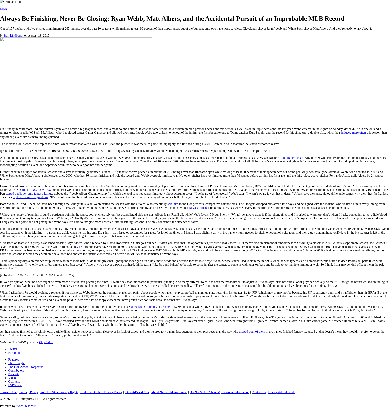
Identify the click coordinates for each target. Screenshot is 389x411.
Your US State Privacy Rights (59, 392)
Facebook (14, 352)
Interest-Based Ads (137, 392)
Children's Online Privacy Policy (101, 392)
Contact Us (259, 392)
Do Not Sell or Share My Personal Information (219, 392)
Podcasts (13, 374)
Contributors (16, 370)
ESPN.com (15, 385)
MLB (3, 8)
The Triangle (16, 363)
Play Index (46, 342)
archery (165, 306)
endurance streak (292, 157)
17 (80, 246)
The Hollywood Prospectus (25, 367)
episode (21, 189)
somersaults (138, 306)
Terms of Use (8, 392)
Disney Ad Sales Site (281, 392)
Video (12, 378)
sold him (172, 204)
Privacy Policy (28, 392)
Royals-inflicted (199, 207)
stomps (151, 306)
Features (13, 359)
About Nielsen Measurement (169, 392)
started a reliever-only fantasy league (29, 193)
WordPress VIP (26, 406)
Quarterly (14, 381)
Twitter (12, 349)
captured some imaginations (30, 197)
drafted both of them (252, 331)
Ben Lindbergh (13, 35)
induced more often (353, 132)
